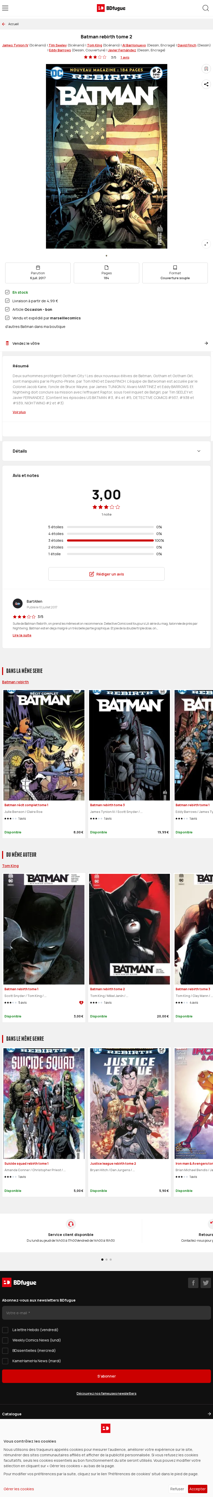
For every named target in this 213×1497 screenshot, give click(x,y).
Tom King (94, 45)
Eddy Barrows (60, 50)
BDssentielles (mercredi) (34, 1350)
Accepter (197, 1488)
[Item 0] (106, 255)
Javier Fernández (122, 50)
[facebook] (193, 1283)
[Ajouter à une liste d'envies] (206, 68)
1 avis (125, 57)
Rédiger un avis (110, 574)
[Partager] (206, 84)
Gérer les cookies (19, 1488)
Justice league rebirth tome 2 (113, 1163)
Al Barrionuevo (134, 45)
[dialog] (106, 1458)
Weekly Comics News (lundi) (36, 1340)
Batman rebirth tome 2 (107, 989)
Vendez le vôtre (26, 343)
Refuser (177, 1488)
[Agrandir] (206, 244)
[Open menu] (5, 8)
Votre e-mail (17, 1312)
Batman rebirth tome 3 (107, 805)
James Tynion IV (15, 45)
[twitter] (206, 1283)
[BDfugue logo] (111, 8)
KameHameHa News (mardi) (36, 1360)
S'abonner (106, 1376)
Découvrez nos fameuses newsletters (106, 1393)
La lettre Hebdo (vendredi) (35, 1329)
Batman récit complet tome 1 (26, 805)
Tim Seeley (58, 45)
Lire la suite (22, 635)
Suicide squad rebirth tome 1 (26, 1163)
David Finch (187, 45)
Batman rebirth (15, 681)
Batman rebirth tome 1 (193, 805)
